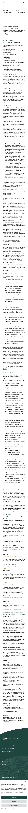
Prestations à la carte (7, 759)
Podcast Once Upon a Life (8, 777)
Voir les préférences (14, 805)
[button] (26, 781)
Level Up (4, 764)
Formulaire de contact (7, 751)
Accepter (14, 797)
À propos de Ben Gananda (8, 748)
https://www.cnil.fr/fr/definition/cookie (14, 177)
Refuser (14, 801)
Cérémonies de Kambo (7, 767)
